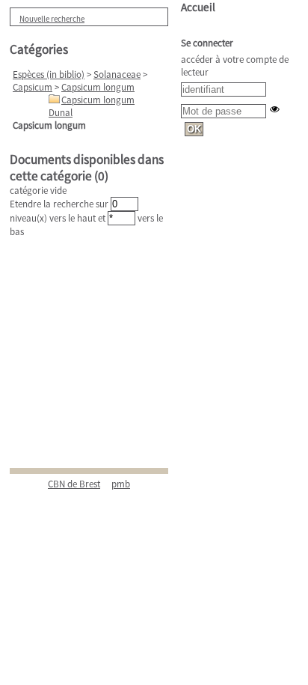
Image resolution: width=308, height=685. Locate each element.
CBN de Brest (74, 484)
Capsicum (32, 87)
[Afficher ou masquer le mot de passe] (275, 109)
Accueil (198, 7)
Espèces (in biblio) (48, 74)
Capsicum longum (98, 87)
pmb (120, 484)
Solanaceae (117, 74)
